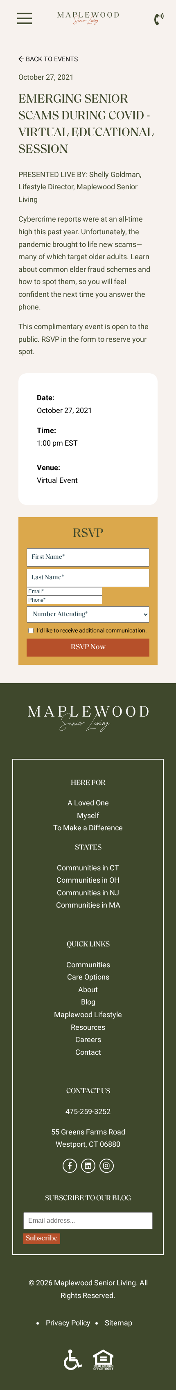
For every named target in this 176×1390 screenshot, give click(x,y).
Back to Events (51, 59)
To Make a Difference (88, 827)
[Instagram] (106, 1166)
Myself (88, 815)
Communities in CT (88, 867)
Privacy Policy (68, 1322)
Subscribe (42, 1238)
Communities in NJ (88, 892)
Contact (88, 1052)
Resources (88, 1027)
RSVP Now (88, 647)
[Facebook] (69, 1166)
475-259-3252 (88, 1111)
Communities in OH (88, 880)
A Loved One (88, 802)
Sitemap (118, 1322)
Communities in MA (88, 905)
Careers (88, 1039)
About (88, 989)
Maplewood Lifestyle (88, 1014)
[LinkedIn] (88, 1166)
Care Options (88, 977)
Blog (88, 1002)
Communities (88, 964)
